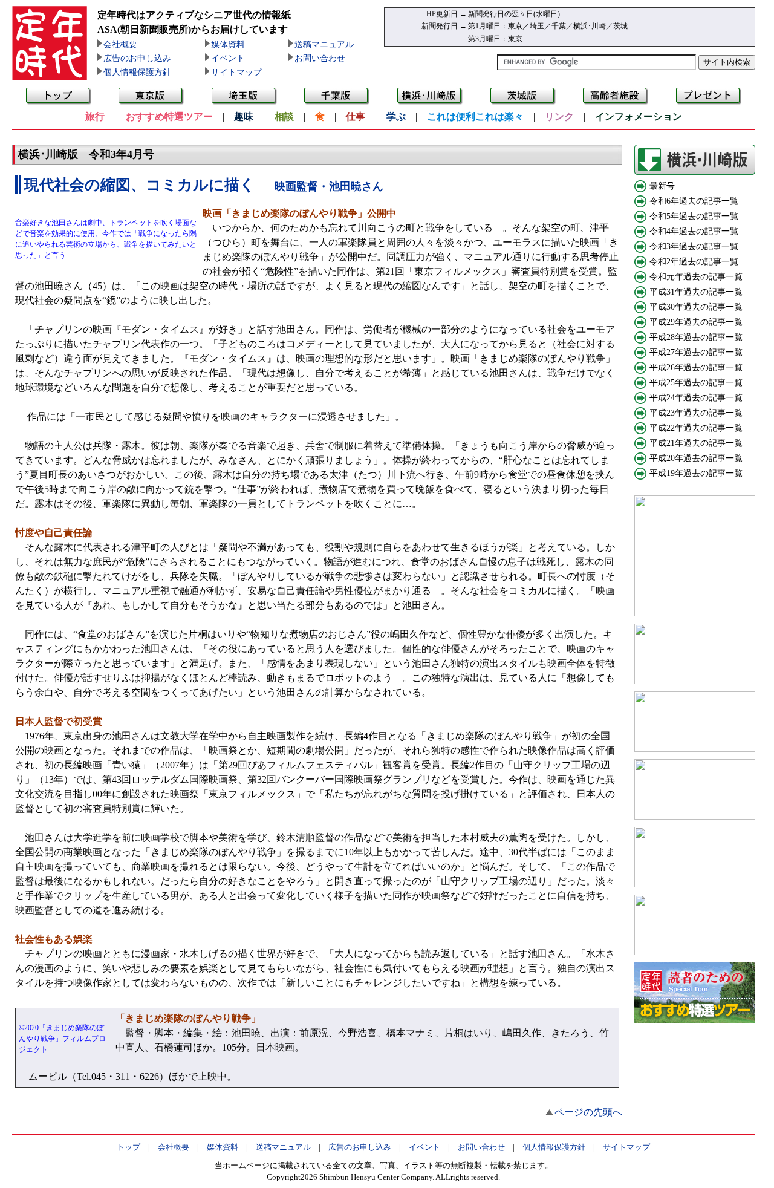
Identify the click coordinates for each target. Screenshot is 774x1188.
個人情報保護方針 (137, 72)
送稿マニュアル (324, 44)
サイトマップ (236, 72)
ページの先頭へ (588, 1112)
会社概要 (120, 44)
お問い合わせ (319, 58)
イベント (228, 58)
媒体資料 (228, 44)
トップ (128, 1147)
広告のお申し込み (137, 58)
